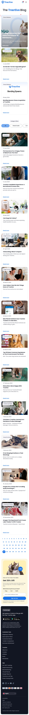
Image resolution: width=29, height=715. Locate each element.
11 (26, 538)
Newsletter (5, 658)
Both (17, 591)
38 (7, 551)
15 (11, 542)
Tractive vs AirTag (7, 676)
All (5, 125)
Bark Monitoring (6, 669)
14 (8, 542)
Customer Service (7, 639)
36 (25, 548)
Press (3, 656)
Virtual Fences (6, 672)
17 (17, 542)
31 (10, 548)
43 (22, 551)
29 (4, 548)
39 (10, 551)
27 (22, 545)
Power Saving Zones (7, 678)
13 (6, 542)
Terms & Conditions (6, 702)
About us (4, 650)
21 (4, 545)
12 (3, 542)
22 (7, 545)
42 (19, 551)
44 (25, 551)
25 (16, 545)
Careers (4, 652)
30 (7, 548)
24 (13, 545)
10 (23, 538)
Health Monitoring (7, 667)
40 (13, 551)
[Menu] (26, 2)
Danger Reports (6, 674)
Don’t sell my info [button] (6, 707)
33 (16, 548)
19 (22, 542)
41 (16, 551)
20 (25, 542)
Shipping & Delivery (7, 634)
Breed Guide (16, 125)
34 (19, 548)
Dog (6, 591)
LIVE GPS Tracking (7, 665)
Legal (3, 700)
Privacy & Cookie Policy (7, 705)
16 (14, 542)
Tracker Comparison (8, 641)
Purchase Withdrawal (8, 643)
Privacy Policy (11, 602)
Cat (11, 591)
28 (25, 545)
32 (13, 548)
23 (10, 545)
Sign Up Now (14, 598)
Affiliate (4, 654)
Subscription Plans (7, 636)
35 (22, 548)
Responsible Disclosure (7, 704)
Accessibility (5, 698)
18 (19, 542)
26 (19, 545)
